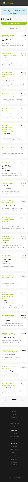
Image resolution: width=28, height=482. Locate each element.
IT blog (14, 455)
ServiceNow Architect (8, 163)
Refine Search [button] (14, 28)
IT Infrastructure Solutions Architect (7, 256)
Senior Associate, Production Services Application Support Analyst (8, 295)
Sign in (14, 439)
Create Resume (14, 449)
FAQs (14, 420)
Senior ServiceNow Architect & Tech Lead (8, 334)
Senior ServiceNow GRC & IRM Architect (9, 367)
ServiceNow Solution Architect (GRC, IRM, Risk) (9, 350)
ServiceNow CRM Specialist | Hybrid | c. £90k (8, 74)
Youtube (14, 468)
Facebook (14, 459)
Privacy (14, 426)
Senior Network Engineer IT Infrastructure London (9, 384)
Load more (14, 399)
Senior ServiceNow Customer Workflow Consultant (8, 238)
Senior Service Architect (9, 93)
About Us (14, 417)
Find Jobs (14, 446)
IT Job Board (17, 477)
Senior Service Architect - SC (9, 109)
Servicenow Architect (8, 183)
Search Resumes (14, 436)
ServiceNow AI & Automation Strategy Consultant (8, 219)
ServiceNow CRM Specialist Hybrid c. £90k (9, 54)
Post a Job (14, 433)
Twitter (15, 462)
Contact (14, 414)
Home (14, 411)
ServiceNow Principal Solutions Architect (8, 36)
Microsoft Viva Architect (9, 148)
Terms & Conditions (14, 423)
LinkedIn (15, 465)
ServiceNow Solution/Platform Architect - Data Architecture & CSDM (8, 128)
